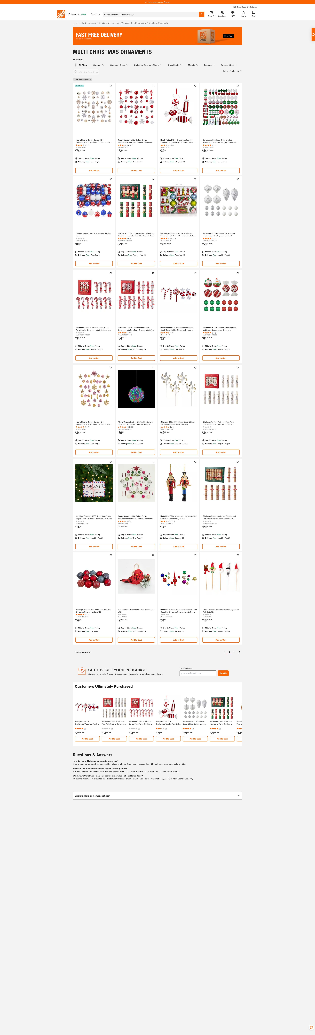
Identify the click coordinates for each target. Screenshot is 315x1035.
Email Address (186, 668)
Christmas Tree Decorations (133, 23)
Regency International (153, 778)
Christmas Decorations (108, 23)
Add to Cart (94, 170)
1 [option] (229, 652)
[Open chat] (313, 34)
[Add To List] (111, 86)
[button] (232, 71)
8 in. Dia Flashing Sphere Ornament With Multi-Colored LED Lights (106, 771)
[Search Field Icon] (201, 14)
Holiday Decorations (87, 23)
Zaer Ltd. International (174, 778)
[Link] (94, 129)
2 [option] (234, 652)
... (74, 23)
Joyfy (190, 778)
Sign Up (223, 673)
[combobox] (151, 14)
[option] (239, 652)
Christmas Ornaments (158, 23)
